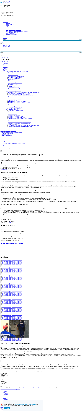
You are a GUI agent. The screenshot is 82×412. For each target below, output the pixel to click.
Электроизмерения (10, 33)
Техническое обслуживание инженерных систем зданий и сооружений (23, 92)
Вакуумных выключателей (14, 88)
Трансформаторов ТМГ (13, 84)
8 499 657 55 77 (8, 1)
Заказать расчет (6, 46)
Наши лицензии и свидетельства (12, 243)
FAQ (7, 26)
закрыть (2, 409)
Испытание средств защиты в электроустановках (19, 123)
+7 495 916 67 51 (4, 57)
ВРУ (9, 80)
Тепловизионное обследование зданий (16, 120)
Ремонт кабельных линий (11, 34)
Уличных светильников (13, 75)
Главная (5, 391)
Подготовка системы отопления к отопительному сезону (20, 95)
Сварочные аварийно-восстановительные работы (19, 96)
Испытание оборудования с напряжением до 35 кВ (19, 127)
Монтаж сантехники (12, 100)
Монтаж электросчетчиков (14, 106)
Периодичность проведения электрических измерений (20, 119)
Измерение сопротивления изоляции (16, 116)
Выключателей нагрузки (13, 87)
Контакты (5, 38)
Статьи (4, 36)
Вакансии (8, 23)
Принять (7, 408)
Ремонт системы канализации (14, 98)
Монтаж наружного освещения (15, 107)
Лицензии (5, 67)
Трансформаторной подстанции (15, 77)
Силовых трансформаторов (14, 78)
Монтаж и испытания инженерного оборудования (17, 28)
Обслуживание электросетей (14, 108)
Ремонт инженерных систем (12, 32)
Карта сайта (5, 399)
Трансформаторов (12, 79)
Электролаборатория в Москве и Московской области (35, 387)
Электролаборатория (12, 114)
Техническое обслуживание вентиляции (17, 101)
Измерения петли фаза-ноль (14, 115)
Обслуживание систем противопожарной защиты (19, 93)
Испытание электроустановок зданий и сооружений (19, 122)
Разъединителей (11, 86)
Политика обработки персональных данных (10, 389)
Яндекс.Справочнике (43, 405)
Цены (4, 35)
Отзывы (5, 65)
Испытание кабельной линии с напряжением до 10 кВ (20, 126)
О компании (5, 22)
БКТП (9, 85)
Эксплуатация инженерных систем (13, 30)
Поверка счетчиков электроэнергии (16, 104)
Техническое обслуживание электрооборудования (16, 31)
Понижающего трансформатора (15, 81)
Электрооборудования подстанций (15, 72)
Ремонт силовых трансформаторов (15, 110)
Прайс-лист (5, 64)
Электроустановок (12, 73)
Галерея (7, 25)
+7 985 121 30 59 (4, 61)
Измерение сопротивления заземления (16, 117)
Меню (2, 42)
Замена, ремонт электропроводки (15, 111)
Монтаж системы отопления (14, 99)
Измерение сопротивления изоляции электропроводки (20, 118)
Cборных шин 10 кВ (12, 90)
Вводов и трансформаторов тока (15, 83)
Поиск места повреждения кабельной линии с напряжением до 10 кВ (23, 125)
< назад (2, 410)
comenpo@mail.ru (5, 2)
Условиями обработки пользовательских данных (25, 404)
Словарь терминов (10, 24)
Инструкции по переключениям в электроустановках (20, 94)
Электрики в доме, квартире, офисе (16, 76)
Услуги (4, 27)
